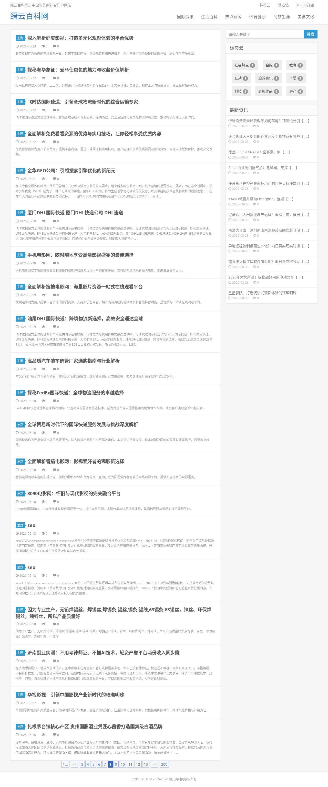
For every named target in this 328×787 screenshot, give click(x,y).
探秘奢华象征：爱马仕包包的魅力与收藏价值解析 (78, 70)
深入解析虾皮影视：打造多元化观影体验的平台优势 (80, 38)
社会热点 (243, 65)
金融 (271, 65)
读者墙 (283, 5)
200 (164, 764)
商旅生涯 (281, 16)
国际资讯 (185, 16)
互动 (240, 78)
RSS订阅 (306, 5)
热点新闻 (233, 16)
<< (75, 764)
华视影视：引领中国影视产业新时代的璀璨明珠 (75, 695)
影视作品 (267, 91)
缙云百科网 (29, 16)
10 (123, 764)
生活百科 (209, 16)
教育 (295, 65)
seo (31, 525)
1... (65, 764)
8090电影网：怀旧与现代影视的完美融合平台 (74, 493)
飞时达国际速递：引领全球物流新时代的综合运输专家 (82, 102)
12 (138, 764)
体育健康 (257, 16)
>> (154, 764)
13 (146, 764)
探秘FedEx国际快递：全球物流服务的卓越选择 (75, 393)
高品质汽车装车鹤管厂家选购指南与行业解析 (73, 361)
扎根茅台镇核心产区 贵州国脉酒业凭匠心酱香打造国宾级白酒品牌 (94, 726)
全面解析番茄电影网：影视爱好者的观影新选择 (75, 461)
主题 (20, 38)
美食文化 (306, 16)
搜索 (310, 34)
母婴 (295, 78)
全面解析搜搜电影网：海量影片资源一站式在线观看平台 (85, 287)
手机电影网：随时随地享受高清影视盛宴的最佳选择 (80, 255)
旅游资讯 (267, 78)
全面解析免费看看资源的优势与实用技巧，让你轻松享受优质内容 (94, 134)
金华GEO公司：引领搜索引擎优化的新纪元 (71, 170)
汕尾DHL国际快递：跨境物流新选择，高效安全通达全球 (85, 318)
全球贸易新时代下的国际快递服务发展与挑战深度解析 (82, 424)
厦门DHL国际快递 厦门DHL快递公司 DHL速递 (75, 213)
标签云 (265, 5)
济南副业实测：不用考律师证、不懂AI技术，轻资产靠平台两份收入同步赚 (103, 653)
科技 (240, 91)
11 (130, 764)
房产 (295, 91)
